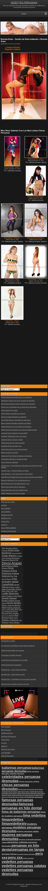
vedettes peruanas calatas (24, 866)
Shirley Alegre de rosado (9, 410)
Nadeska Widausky (14, 608)
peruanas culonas (17, 842)
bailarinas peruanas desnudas (12, 242)
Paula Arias (9, 611)
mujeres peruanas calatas (28, 831)
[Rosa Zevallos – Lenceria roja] (35, 147)
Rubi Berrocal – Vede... (12, 279)
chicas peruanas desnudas (15, 787)
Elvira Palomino (9, 572)
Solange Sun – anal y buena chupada (13, 670)
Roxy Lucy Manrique (8, 615)
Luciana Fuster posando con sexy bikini (14, 433)
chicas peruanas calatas (29, 781)
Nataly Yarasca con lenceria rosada (13, 493)
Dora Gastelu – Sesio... (35, 279)
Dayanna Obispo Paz (10, 560)
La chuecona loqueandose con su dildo (14, 660)
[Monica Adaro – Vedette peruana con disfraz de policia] (12, 151)
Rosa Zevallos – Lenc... (36, 159)
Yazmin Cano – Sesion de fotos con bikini (15, 471)
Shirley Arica (13, 618)
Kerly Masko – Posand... (12, 238)
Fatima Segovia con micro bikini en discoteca (16, 427)
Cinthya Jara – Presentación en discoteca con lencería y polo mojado (21, 466)
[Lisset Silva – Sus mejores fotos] (12, 303)
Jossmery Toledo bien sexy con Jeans (13, 436)
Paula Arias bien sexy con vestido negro (14, 490)
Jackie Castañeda (10, 583)
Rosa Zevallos (13, 613)
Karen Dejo (6, 589)
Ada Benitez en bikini (8, 641)
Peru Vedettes (5, 508)
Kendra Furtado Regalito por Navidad (13, 417)
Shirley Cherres (10, 620)
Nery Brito (14, 609)
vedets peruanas (28, 858)
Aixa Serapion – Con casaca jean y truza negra (17, 474)
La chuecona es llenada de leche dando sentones (18, 646)
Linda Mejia (17, 596)
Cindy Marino (9, 555)
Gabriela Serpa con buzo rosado (12, 440)
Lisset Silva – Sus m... (12, 321)
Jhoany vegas (14, 587)
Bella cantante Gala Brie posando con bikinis (16, 423)
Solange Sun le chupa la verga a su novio (15, 684)
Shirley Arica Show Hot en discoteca (13, 487)
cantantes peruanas (16, 774)
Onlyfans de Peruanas (8, 531)
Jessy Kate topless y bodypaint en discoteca (16, 420)
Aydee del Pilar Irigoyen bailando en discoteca (16, 456)
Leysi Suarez (7, 596)
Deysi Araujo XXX (21, 797)
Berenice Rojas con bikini (9, 453)
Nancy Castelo (6, 609)
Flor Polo (13, 576)
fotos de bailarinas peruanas (21, 811)
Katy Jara (13, 591)
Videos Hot (8, 638)
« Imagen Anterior (12, 47)
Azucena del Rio (16, 553)
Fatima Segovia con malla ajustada (13, 443)
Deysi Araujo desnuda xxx (16, 795)
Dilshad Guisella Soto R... (35, 196)
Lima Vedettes (6, 512)
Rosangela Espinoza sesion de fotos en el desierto (18, 404)
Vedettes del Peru (7, 515)
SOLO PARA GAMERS (8, 528)
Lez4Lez (4, 505)
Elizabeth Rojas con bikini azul (11, 446)
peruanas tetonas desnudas (26, 854)
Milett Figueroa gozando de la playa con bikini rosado (19, 430)
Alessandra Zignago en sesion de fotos (14, 459)
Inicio (24, 14)
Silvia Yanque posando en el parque (13, 414)
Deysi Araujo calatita (28, 791)
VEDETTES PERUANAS (24, 2)
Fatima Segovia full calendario (11, 665)
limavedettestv (14, 824)
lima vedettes (34, 815)
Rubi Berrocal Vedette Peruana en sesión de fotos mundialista (22, 477)
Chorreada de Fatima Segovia (11, 655)
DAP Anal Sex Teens (8, 502)
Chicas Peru (5, 521)
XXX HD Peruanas (7, 756)
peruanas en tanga (28, 850)
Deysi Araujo (12, 563)
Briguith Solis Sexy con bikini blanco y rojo (15, 484)
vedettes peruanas (17, 862)
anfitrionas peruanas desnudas (37, 283)
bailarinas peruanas (35, 162)
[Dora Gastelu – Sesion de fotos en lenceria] (35, 261)
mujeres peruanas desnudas (17, 837)
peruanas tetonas (9, 854)
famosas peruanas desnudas (17, 802)
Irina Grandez (9, 580)
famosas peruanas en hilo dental (22, 806)
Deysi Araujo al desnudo (26, 789)
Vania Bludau (14, 622)
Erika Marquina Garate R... (36, 238)
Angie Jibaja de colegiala (9, 462)
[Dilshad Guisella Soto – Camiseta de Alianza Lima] (35, 181)
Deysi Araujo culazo (15, 793)
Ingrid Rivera (7, 579)
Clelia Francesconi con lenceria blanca (14, 449)
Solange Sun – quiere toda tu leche (13, 674)
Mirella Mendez (14, 603)
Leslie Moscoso (10, 593)
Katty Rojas (6, 591)
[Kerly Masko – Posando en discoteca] (12, 220)
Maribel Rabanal (9, 598)
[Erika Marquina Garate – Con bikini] (35, 220)
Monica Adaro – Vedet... (12, 167)
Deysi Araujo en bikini (32, 795)
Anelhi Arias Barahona (10, 551)
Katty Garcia (16, 589)
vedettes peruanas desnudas (17, 872)
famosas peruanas (35, 797)
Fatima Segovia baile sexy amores (12, 650)
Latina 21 (4, 525)
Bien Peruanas (6, 730)
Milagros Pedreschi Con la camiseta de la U (15, 480)
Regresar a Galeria (12, 49)
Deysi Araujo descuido (29, 793)
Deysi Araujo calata (14, 791)
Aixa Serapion (7, 548)
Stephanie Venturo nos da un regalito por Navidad (18, 401)
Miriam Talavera (8, 605)
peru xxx (15, 857)
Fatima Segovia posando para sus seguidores (16, 397)
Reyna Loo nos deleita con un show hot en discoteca (18, 407)
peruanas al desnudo (26, 839)
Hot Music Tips (6, 518)
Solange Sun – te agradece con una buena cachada (18, 679)
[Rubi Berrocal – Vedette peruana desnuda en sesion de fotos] (12, 261)
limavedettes (12, 819)
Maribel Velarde (8, 601)
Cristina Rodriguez (12, 558)
